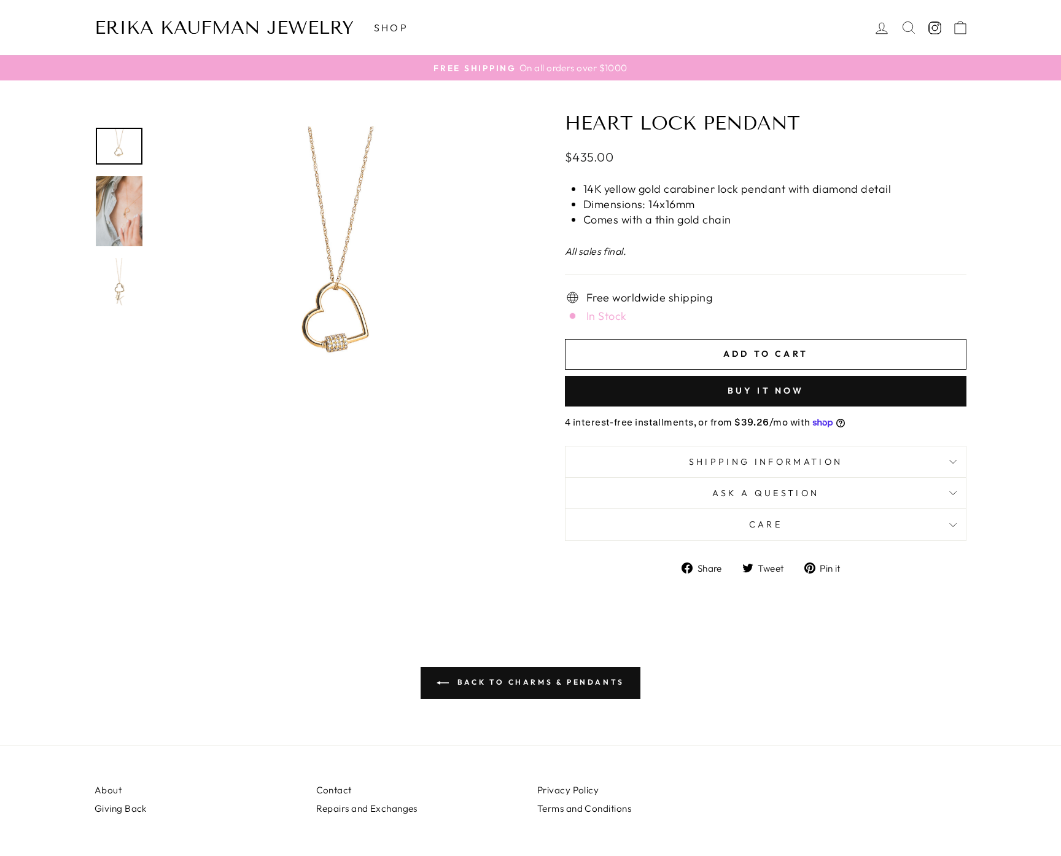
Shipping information (765, 461)
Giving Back (121, 808)
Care (765, 524)
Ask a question (765, 493)
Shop (391, 27)
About (108, 790)
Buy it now (766, 390)
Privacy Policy (568, 790)
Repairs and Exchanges (367, 808)
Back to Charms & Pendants (539, 682)
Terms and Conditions (584, 808)
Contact (334, 790)
